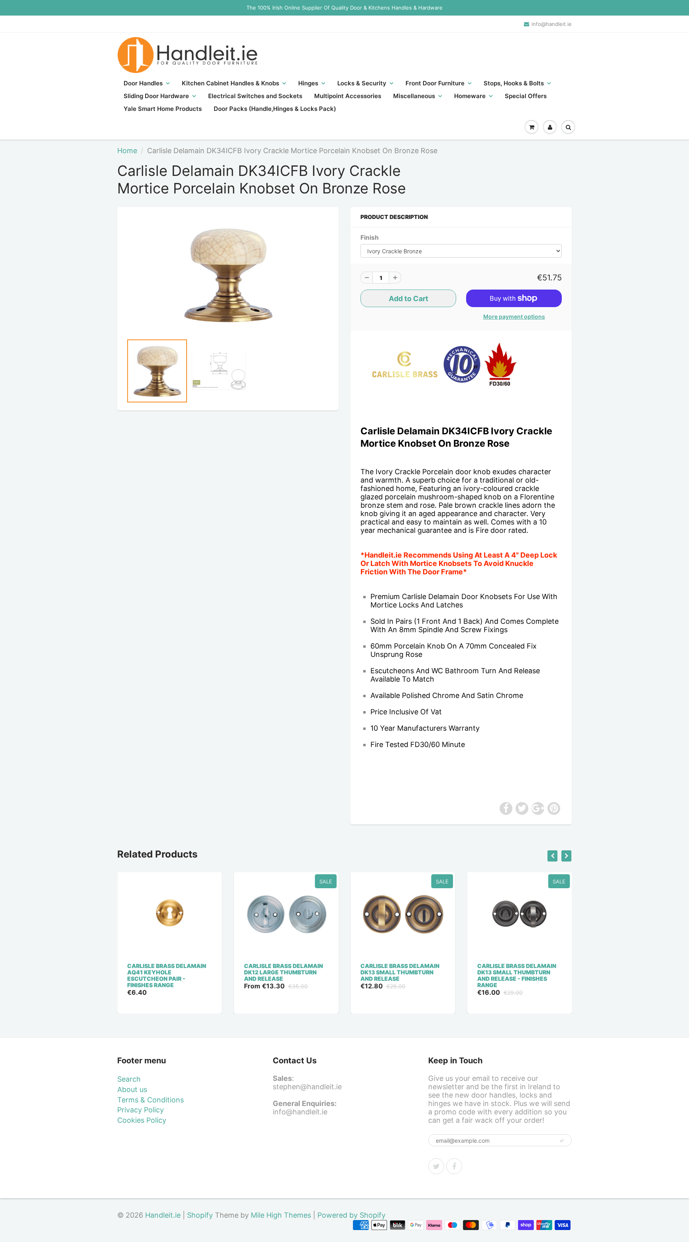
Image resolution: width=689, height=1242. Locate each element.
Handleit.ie (164, 1215)
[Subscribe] (562, 1140)
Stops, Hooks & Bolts (514, 83)
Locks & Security (361, 83)
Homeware (470, 96)
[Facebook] (454, 1166)
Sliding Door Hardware (156, 96)
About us (132, 1089)
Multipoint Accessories (347, 96)
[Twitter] (436, 1166)
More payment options (514, 316)
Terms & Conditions (150, 1100)
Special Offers (526, 96)
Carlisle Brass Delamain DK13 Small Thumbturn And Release (399, 972)
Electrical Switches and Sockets (255, 96)
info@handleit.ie (552, 24)
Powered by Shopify (351, 1215)
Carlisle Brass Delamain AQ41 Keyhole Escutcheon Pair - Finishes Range (166, 975)
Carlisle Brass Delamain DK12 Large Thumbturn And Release (283, 972)
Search (129, 1079)
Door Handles (143, 83)
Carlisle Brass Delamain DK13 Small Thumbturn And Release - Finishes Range (516, 975)
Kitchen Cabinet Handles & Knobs (230, 83)
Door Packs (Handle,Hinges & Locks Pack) (275, 108)
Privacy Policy (140, 1110)
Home (127, 150)
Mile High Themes (281, 1215)
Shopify (200, 1215)
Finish (369, 237)
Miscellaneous (414, 96)
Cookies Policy (141, 1120)
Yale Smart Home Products (163, 108)
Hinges (308, 83)
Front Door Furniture (435, 83)
